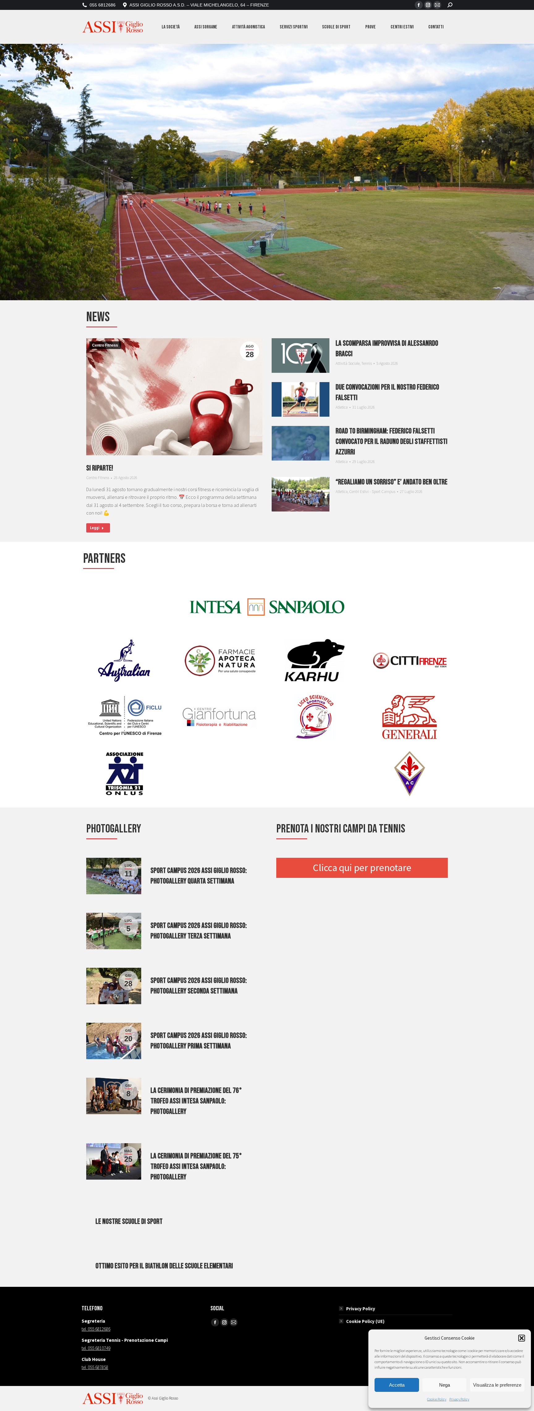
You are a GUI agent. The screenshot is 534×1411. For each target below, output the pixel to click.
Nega (444, 1385)
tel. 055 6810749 (96, 1348)
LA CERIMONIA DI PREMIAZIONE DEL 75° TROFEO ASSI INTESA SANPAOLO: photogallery (196, 1166)
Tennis (366, 363)
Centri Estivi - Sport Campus (372, 491)
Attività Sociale (348, 363)
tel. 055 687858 (95, 1367)
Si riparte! (99, 468)
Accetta (397, 1385)
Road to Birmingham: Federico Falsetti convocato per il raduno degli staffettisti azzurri (391, 442)
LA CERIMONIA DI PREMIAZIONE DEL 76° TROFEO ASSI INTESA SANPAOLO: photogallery (196, 1101)
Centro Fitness (105, 345)
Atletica (342, 407)
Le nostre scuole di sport (129, 1221)
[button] (522, 1338)
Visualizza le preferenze (497, 1385)
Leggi (94, 528)
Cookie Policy (436, 1399)
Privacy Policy (459, 1399)
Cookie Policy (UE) (365, 1321)
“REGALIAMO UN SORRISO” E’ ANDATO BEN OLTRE (391, 482)
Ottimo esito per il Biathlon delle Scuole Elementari (164, 1265)
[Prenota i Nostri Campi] (362, 868)
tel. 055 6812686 (96, 1329)
